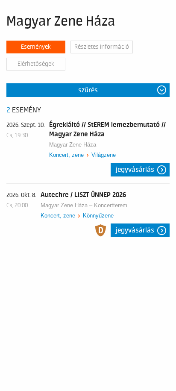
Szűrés (88, 90)
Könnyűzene (98, 215)
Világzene (103, 155)
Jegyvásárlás (135, 169)
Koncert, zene (66, 155)
